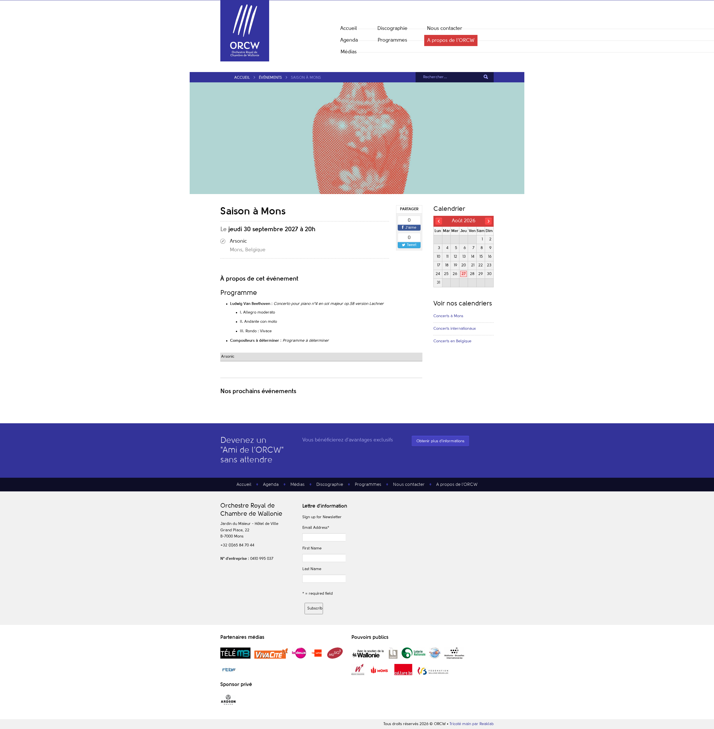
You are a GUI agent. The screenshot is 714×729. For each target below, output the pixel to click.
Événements (270, 78)
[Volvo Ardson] (228, 704)
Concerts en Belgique (452, 341)
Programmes (392, 40)
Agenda (349, 40)
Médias (349, 51)
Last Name (311, 569)
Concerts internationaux (454, 329)
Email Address (315, 528)
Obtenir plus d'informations (440, 441)
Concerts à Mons (448, 316)
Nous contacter (444, 28)
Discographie (392, 28)
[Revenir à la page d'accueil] (244, 60)
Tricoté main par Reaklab (472, 724)
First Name (312, 548)
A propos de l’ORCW (450, 40)
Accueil (348, 28)
